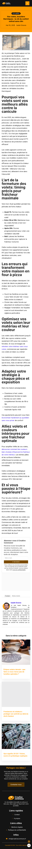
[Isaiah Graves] (6, 606)
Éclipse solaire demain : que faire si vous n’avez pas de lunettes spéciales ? (14, 672)
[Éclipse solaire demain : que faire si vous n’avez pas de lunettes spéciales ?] (16, 652)
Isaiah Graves (16, 603)
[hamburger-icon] (27, 3)
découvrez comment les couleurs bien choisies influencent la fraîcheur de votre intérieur (16, 452)
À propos (7, 596)
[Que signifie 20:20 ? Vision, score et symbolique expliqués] (16, 736)
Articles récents (16, 596)
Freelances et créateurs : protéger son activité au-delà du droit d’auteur (16, 714)
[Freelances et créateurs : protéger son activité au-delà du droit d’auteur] (16, 694)
